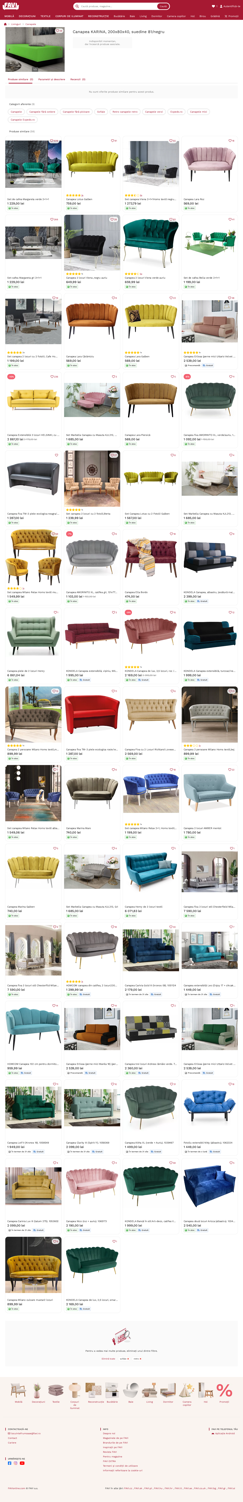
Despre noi (109, 1433)
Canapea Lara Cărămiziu (80, 356)
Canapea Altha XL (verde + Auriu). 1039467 (149, 1142)
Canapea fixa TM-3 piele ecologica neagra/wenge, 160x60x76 (42, 513)
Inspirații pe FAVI (112, 1447)
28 (115, 219)
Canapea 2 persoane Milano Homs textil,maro (34, 749)
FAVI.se (188, 1488)
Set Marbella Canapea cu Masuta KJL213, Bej (210, 513)
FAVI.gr (222, 1488)
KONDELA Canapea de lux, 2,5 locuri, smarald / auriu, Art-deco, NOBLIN (108, 1299)
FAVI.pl (148, 1488)
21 (233, 691)
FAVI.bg (212, 1488)
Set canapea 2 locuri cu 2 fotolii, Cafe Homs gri (34, 356)
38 (61, 31)
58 (174, 1163)
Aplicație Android (225, 1433)
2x (82, 195)
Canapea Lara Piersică (137, 435)
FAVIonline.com (16, 1488)
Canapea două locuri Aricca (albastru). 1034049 (211, 1221)
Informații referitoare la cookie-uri (122, 1470)
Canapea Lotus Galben (79, 199)
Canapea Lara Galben (137, 356)
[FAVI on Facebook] (9, 1463)
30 (174, 927)
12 (233, 612)
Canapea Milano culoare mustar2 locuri (30, 1299)
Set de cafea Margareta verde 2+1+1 (28, 199)
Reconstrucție (94, 1401)
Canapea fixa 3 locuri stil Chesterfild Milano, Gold (36, 985)
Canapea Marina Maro (78, 828)
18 (233, 140)
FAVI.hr (169, 1488)
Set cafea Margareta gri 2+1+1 (24, 277)
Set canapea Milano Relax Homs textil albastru (34, 828)
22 (233, 769)
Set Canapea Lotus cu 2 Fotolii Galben (147, 513)
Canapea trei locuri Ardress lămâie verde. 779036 (153, 1064)
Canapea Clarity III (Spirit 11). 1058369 (87, 1142)
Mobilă (18, 1401)
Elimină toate (108, 1358)
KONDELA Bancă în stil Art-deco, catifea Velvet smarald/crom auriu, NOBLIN (169, 1221)
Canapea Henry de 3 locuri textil (143, 906)
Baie (130, 1401)
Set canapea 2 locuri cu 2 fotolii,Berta (88, 513)
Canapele (30, 24)
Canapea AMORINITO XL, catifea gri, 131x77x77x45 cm (97, 592)
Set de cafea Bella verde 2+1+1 (202, 277)
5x (141, 274)
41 (233, 219)
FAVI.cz (128, 1488)
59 (56, 534)
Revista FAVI (110, 1452)
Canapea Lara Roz (194, 199)
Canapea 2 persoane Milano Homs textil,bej (209, 749)
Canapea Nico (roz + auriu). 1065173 (86, 1221)
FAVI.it (179, 1488)
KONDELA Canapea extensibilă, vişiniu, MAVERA (94, 670)
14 (57, 1005)
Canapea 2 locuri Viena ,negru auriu (86, 277)
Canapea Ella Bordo (136, 592)
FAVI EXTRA (109, 1461)
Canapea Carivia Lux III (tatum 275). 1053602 (33, 1221)
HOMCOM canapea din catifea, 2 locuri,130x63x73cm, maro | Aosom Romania (110, 985)
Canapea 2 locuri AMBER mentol (202, 828)
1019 (56, 140)
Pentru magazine (112, 1456)
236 (56, 376)
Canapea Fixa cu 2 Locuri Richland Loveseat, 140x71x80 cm (159, 749)
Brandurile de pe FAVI (115, 1442)
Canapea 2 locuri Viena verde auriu (145, 277)
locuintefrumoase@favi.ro (25, 1433)
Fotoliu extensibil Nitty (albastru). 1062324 (208, 1142)
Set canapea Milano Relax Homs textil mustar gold (36, 592)
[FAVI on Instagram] (15, 1463)
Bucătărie (112, 1401)
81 (116, 140)
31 (175, 1084)
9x (141, 195)
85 (174, 219)
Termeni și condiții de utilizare (120, 1465)
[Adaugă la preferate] (57, 455)
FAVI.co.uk (200, 1488)
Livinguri (16, 24)
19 (57, 298)
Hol (205, 1401)
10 (116, 1084)
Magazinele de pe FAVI (115, 1438)
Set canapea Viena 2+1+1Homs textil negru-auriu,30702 (157, 199)
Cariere (12, 1442)
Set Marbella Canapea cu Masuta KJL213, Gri (92, 906)
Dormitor (168, 1401)
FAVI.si (231, 1488)
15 (175, 612)
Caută (163, 6)
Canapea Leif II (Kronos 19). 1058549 (28, 1142)
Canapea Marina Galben (21, 906)
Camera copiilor (187, 1403)
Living (149, 1401)
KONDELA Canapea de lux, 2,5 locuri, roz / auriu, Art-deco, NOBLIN (164, 670)
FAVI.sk (138, 1488)
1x (23, 588)
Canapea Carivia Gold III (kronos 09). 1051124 (150, 985)
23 (174, 298)
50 (174, 140)
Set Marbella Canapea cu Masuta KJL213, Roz (92, 435)
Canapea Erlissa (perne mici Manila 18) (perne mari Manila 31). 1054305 (107, 1064)
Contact (12, 1438)
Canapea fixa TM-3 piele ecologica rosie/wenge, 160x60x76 (100, 749)
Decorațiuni (38, 1401)
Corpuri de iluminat (75, 1404)
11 (233, 376)
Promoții (224, 1401)
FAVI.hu (158, 1488)
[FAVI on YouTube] (22, 1463)
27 (115, 455)
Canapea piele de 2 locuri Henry (26, 670)
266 (56, 219)
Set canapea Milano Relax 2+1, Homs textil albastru (155, 828)
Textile (56, 1401)
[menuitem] (9, 16)
